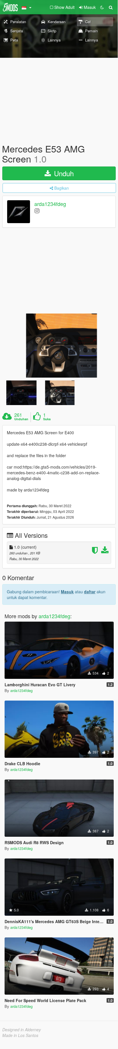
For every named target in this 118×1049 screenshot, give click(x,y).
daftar (89, 591)
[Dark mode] (102, 7)
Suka (47, 419)
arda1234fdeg (50, 204)
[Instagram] (37, 210)
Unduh (63, 173)
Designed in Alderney (21, 1029)
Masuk (67, 591)
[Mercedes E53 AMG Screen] (59, 345)
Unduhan (21, 419)
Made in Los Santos (20, 1035)
